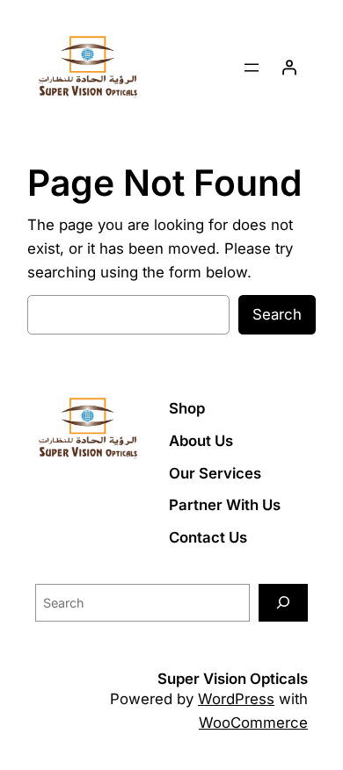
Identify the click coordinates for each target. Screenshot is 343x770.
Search (277, 314)
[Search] (283, 603)
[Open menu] (251, 67)
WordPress (236, 699)
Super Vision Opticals (232, 678)
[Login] (289, 67)
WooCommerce (253, 722)
